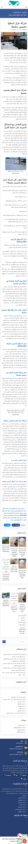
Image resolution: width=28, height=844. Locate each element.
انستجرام (8, 775)
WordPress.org (21, 732)
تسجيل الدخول (21, 725)
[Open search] (2, 7)
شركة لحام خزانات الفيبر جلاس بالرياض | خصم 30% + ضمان (22, 608)
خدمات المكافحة (22, 811)
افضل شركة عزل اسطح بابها (18, 697)
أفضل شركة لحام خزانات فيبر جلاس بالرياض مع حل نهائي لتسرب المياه (22, 552)
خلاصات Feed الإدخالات (19, 727)
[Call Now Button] (25, 841)
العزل (22, 151)
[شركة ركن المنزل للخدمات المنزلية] (14, 3)
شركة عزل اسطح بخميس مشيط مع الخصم (13, 517)
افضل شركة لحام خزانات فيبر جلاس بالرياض (14, 699)
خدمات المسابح (21, 710)
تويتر (6, 525)
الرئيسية (24, 12)
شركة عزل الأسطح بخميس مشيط (18, 520)
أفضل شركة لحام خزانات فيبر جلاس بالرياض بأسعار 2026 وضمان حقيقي (22, 574)
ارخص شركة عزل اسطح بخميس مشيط (15, 508)
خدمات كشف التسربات (20, 809)
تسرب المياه (19, 142)
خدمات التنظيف (21, 704)
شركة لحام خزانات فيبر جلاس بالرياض (15, 713)
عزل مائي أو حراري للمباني (10, 82)
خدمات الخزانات (21, 706)
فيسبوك (15, 525)
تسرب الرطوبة (12, 486)
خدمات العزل (17, 12)
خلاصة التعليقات (21, 730)
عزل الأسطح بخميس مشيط (16, 315)
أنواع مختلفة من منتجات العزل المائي (15, 378)
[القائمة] (26, 7)
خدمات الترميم (21, 701)
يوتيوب (24, 779)
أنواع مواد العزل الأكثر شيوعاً (15, 300)
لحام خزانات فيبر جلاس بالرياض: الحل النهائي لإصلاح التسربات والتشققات (14, 552)
